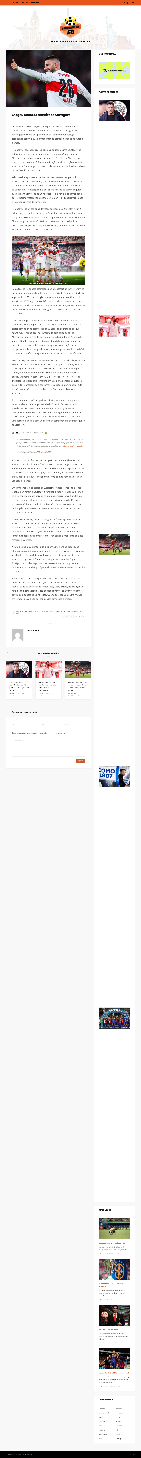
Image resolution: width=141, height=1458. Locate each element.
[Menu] (8, 3)
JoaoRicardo (33, 630)
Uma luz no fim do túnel (108, 1330)
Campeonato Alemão (32, 611)
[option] (19, 680)
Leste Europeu (103, 1434)
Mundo (101, 1439)
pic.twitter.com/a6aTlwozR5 (72, 446)
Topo (133, 1454)
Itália (41, 693)
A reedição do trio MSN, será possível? (114, 1373)
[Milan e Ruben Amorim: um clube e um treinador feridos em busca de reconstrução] (48, 669)
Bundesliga (20, 611)
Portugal (119, 1439)
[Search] (132, 3)
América (119, 1409)
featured (52, 611)
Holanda (12, 693)
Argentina (119, 1413)
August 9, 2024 (46, 452)
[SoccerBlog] (70, 27)
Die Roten (44, 611)
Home (15, 3)
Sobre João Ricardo (30, 3)
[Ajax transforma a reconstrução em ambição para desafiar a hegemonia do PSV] (19, 669)
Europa (118, 1421)
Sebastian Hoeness (63, 611)
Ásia (100, 1417)
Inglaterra (72, 693)
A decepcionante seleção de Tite (112, 1243)
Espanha (101, 1386)
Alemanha (15, 120)
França (101, 1426)
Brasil (101, 1253)
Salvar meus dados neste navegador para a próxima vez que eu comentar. (38, 733)
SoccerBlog (75, 611)
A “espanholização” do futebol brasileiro (111, 1285)
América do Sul (104, 1413)
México (118, 1434)
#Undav (77, 439)
